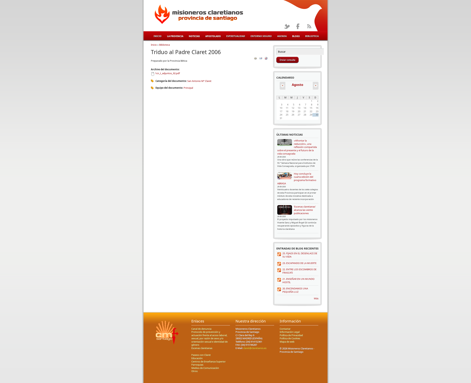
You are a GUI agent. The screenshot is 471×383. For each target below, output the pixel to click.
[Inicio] (198, 15)
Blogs (296, 36)
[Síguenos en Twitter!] (286, 26)
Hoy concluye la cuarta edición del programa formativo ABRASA (296, 178)
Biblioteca (312, 36)
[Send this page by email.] (260, 58)
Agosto (297, 84)
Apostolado (213, 36)
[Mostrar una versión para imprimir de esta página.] (255, 58)
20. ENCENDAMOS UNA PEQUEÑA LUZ (295, 290)
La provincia (175, 36)
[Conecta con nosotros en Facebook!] (297, 26)
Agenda (282, 36)
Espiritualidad (235, 36)
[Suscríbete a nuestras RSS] (309, 26)
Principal (188, 87)
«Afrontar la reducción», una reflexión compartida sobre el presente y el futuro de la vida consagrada (297, 147)
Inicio (158, 36)
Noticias (194, 36)
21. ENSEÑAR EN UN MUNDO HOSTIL (298, 280)
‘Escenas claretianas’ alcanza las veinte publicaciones (305, 210)
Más (316, 298)
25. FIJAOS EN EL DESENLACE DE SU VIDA (299, 255)
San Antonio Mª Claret (199, 81)
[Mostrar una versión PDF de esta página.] (266, 58)
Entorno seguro (261, 36)
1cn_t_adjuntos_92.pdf (167, 73)
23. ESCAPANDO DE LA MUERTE (299, 263)
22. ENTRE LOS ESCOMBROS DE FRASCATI (299, 271)
